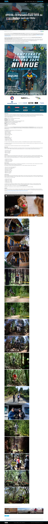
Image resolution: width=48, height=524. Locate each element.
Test (36, 1)
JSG (5, 31)
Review (34, 1)
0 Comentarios (8, 519)
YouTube (24, 522)
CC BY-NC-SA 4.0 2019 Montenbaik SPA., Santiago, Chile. (37, 522)
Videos (31, 1)
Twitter (21, 522)
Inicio (25, 1)
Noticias (28, 1)
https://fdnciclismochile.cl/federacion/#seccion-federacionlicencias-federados (17, 190)
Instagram (15, 522)
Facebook (18, 522)
